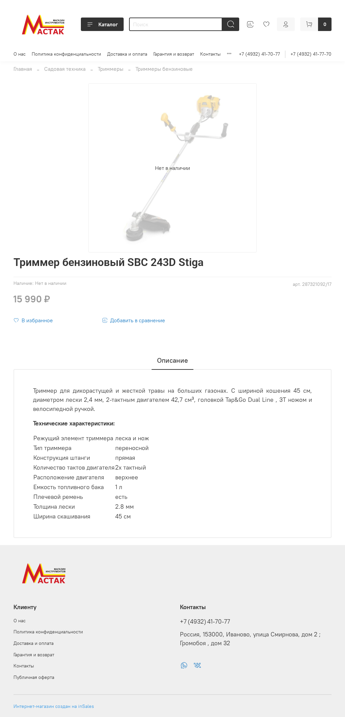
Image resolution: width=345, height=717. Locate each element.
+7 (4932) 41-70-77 (259, 54)
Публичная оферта (33, 677)
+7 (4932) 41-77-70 (311, 54)
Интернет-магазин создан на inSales (53, 706)
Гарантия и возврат (173, 54)
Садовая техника (65, 68)
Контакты (210, 54)
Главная (22, 68)
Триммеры (110, 68)
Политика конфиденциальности (66, 54)
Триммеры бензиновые (164, 68)
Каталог (108, 24)
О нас (19, 54)
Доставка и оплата (127, 54)
